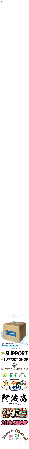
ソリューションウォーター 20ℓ (14, 316)
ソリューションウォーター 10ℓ (14, 348)
